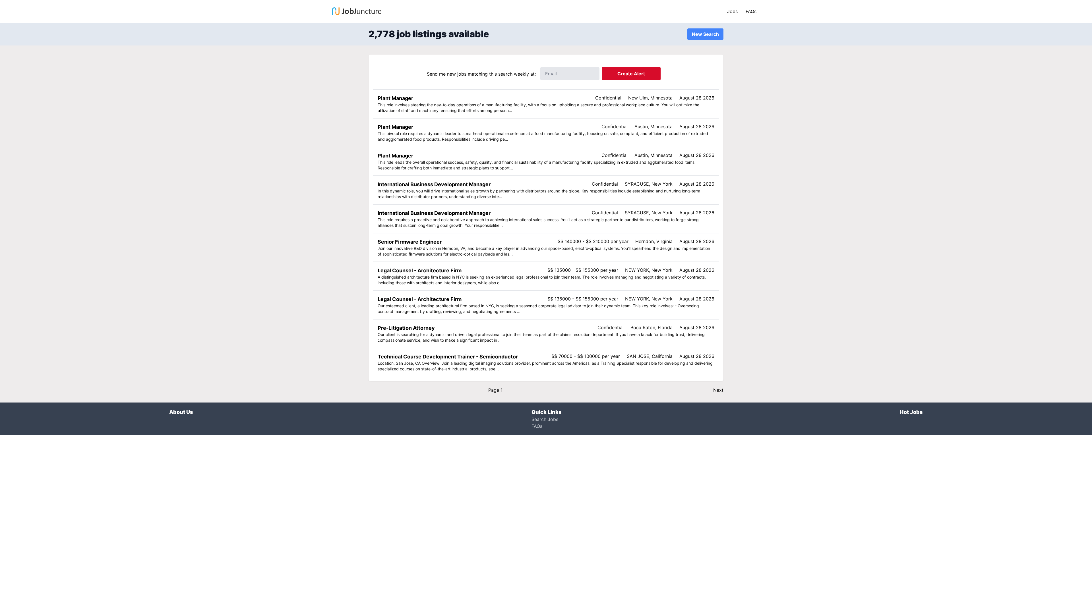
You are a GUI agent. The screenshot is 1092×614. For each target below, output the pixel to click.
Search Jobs (544, 419)
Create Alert (631, 73)
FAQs (751, 11)
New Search (705, 34)
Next (718, 390)
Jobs (732, 11)
